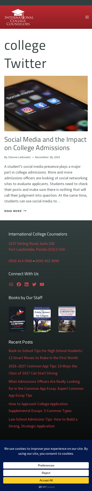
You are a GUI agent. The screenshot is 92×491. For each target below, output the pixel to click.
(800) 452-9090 (47, 260)
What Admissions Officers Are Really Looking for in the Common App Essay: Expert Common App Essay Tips (46, 388)
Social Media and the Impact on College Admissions (45, 143)
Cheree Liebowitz (19, 157)
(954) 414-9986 (20, 260)
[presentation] (46, 103)
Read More (15, 211)
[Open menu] (87, 17)
